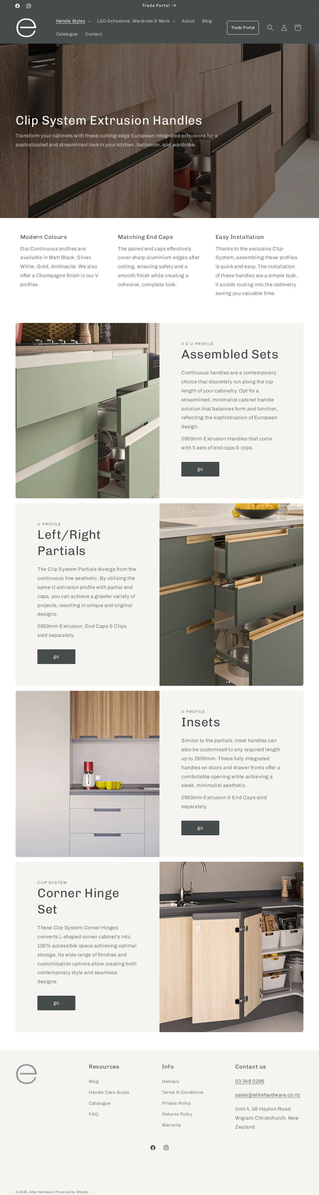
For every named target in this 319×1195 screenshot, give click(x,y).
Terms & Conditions (182, 1092)
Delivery (170, 1081)
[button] (73, 21)
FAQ (93, 1114)
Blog (93, 1081)
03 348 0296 (249, 1081)
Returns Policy (177, 1114)
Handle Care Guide (109, 1092)
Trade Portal (243, 28)
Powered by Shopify (72, 1192)
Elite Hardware (42, 1192)
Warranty (171, 1125)
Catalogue (100, 1103)
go (200, 469)
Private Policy (176, 1103)
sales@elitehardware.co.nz (267, 1095)
